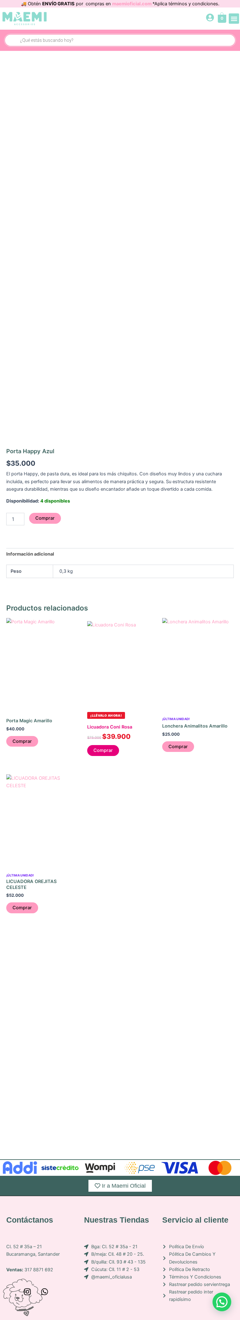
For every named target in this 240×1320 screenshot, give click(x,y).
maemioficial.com (132, 4)
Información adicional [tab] (30, 554)
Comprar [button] (22, 741)
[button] (234, 18)
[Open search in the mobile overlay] (120, 40)
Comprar (45, 518)
